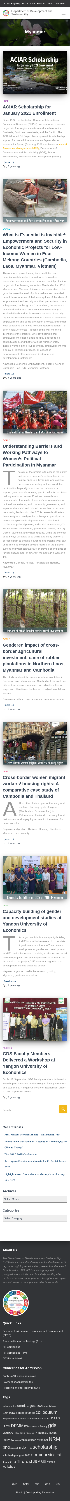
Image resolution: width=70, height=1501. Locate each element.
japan (17, 1440)
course (47, 1418)
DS (26, 1426)
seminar (39, 1454)
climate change (25, 1412)
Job (22, 1439)
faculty (43, 1426)
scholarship (45, 1447)
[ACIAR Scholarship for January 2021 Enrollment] (35, 72)
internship (30, 1433)
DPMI (6, 1426)
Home (14, 1484)
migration (30, 1439)
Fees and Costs (44, 3)
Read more (10, 981)
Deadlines (60, 3)
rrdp (22, 1447)
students (9, 1461)
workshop (9, 1466)
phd (6, 1447)
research (14, 1448)
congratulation (35, 1418)
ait (12, 1406)
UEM (36, 1461)
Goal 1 (6, 229)
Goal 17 (7, 905)
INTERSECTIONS (46, 1432)
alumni (20, 1406)
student (54, 1455)
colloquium (46, 1412)
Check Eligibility (12, 3)
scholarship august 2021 (17, 1455)
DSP (37, 1484)
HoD (17, 1433)
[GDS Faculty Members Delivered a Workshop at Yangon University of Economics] (35, 1019)
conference (19, 1418)
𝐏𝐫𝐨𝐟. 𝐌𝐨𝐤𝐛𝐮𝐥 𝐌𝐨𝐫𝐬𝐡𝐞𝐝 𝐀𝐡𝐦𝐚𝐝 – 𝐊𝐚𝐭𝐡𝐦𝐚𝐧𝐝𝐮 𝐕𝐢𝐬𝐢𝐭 (32, 1134)
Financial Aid (28, 3)
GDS (47, 1484)
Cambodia (9, 1412)
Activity (7, 1048)
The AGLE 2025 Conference (20, 1154)
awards (47, 1406)
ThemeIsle (48, 1492)
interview (8, 1439)
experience (33, 1426)
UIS (43, 1461)
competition (8, 1419)
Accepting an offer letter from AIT (21, 1387)
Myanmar (42, 1439)
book (54, 1406)
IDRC (22, 1433)
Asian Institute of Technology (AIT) (22, 1341)
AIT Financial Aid (12, 1358)
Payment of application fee (18, 1381)
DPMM (17, 1425)
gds (52, 1425)
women (51, 1461)
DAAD (55, 1418)
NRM (5, 101)
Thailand (24, 1461)
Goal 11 (7, 771)
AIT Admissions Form (15, 1352)
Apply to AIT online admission (19, 1376)
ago (14, 166)
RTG (29, 1447)
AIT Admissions (11, 1346)
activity (6, 1406)
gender (9, 1432)
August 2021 (34, 1406)
